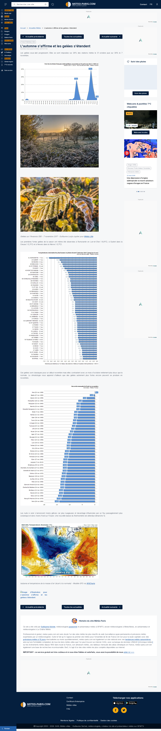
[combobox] (30, 4)
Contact (143, 4)
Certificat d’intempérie (75, 701)
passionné (73, 627)
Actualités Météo (35, 28)
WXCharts (91, 583)
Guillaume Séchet (48, 627)
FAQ (68, 709)
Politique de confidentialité (87, 720)
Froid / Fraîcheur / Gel (28, 42)
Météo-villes (71, 705)
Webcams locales (141, 132)
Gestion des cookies (108, 720)
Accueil (23, 28)
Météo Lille (88, 236)
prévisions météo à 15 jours (34, 639)
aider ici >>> (129, 652)
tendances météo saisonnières (138, 639)
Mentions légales (67, 720)
